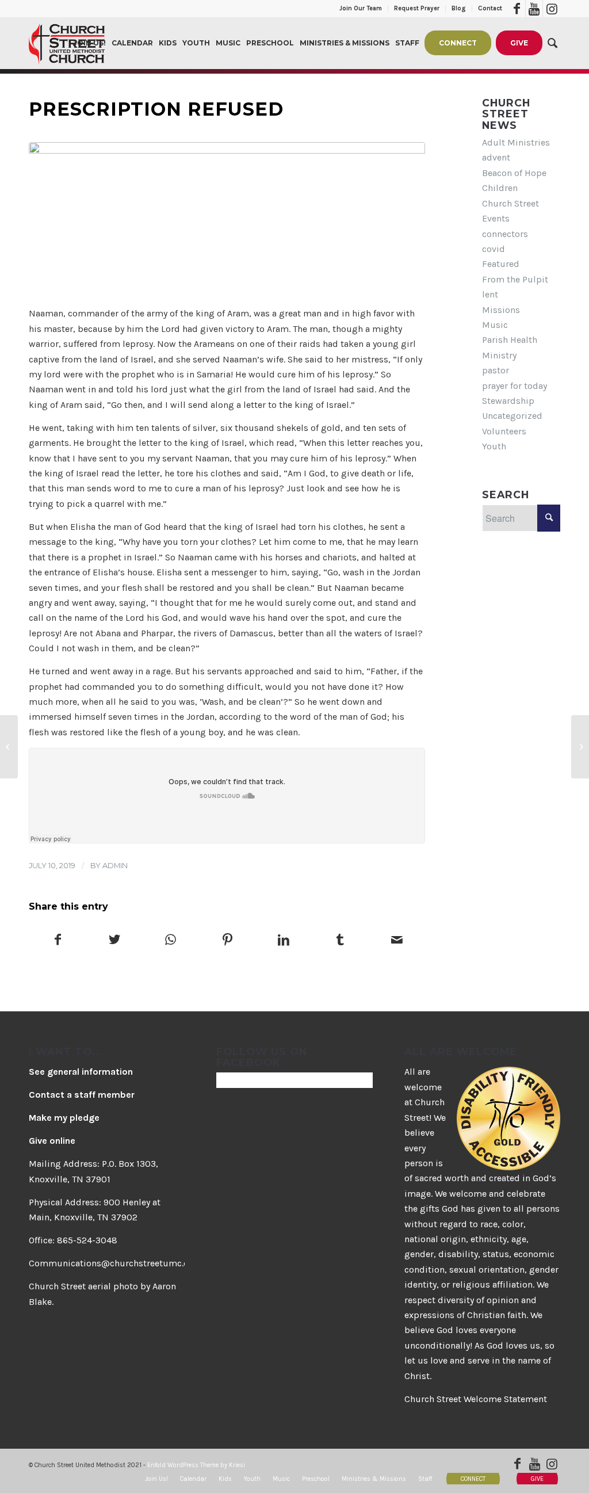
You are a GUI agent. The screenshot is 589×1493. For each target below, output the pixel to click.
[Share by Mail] (396, 940)
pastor (495, 370)
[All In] (9, 746)
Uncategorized (512, 415)
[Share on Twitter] (114, 940)
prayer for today (514, 385)
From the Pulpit (515, 279)
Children (500, 187)
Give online (52, 1140)
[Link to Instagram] (551, 8)
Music (495, 324)
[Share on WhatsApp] (170, 940)
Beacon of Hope (514, 172)
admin (115, 865)
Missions (501, 309)
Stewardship (508, 400)
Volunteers (504, 431)
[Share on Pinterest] (227, 940)
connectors (505, 233)
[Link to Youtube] (534, 8)
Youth (494, 446)
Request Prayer (416, 8)
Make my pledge (64, 1117)
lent (490, 294)
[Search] (552, 43)
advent (496, 157)
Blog (459, 8)
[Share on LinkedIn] (284, 940)
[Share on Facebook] (57, 940)
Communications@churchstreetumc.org (113, 1263)
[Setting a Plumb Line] (580, 746)
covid (493, 248)
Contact (490, 8)
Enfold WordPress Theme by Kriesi (196, 1465)
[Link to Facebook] (516, 8)
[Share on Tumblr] (340, 940)
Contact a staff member (82, 1094)
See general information (81, 1071)
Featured (500, 263)
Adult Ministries (516, 142)
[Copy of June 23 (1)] (227, 217)
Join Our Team (360, 8)
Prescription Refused (156, 109)
